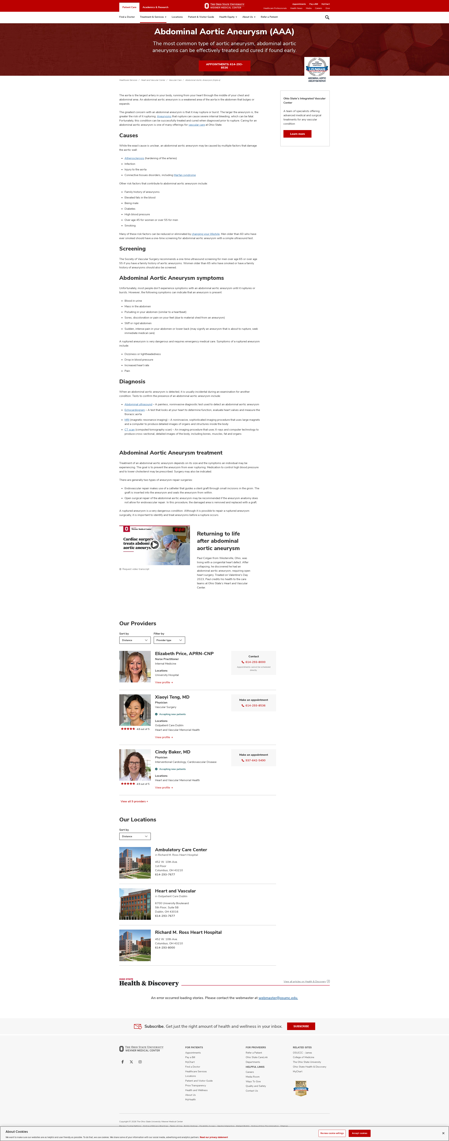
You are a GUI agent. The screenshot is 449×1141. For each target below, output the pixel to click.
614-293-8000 (256, 662)
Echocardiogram (135, 410)
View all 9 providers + (134, 801)
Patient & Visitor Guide (201, 16)
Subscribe (301, 1026)
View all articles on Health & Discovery (305, 981)
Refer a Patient (269, 16)
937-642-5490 (256, 760)
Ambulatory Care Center (181, 850)
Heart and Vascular (175, 891)
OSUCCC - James (302, 1052)
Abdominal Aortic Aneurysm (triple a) (202, 80)
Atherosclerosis (134, 158)
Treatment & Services (152, 16)
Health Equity (226, 16)
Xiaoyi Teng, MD (172, 697)
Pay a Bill (313, 4)
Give (328, 8)
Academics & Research (155, 7)
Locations (177, 16)
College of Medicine (303, 1057)
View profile (162, 682)
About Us (247, 16)
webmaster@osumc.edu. (278, 998)
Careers (318, 8)
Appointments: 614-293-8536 (224, 65)
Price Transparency (195, 1085)
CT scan (130, 429)
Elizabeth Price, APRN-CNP (184, 653)
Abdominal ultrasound (138, 404)
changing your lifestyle (206, 234)
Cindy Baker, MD (172, 752)
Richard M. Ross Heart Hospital (188, 932)
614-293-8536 (256, 705)
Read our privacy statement (214, 1137)
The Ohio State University (307, 1062)
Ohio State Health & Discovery (309, 1066)
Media (308, 8)
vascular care (197, 125)
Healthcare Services (128, 80)
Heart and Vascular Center (153, 80)
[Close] (443, 1133)
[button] (154, 545)
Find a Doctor (127, 16)
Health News (296, 8)
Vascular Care (175, 80)
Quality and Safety (256, 1086)
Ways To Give (253, 1081)
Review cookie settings (332, 1133)
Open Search (327, 17)
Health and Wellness (196, 1090)
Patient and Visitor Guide (199, 1080)
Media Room (253, 1076)
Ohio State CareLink (257, 1057)
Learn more (297, 134)
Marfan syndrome (185, 175)
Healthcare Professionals (275, 8)
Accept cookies (359, 1133)
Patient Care (129, 7)
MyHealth (190, 1099)
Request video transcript (135, 569)
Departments (253, 1062)
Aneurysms (164, 116)
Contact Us (252, 1090)
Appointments (299, 4)
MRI (127, 420)
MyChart (325, 4)
